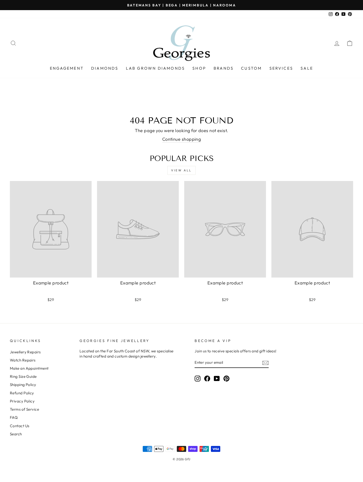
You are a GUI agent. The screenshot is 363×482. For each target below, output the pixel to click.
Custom (251, 68)
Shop (199, 68)
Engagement (67, 68)
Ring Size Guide (23, 376)
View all (181, 170)
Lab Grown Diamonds (155, 68)
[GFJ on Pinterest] (226, 378)
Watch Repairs (23, 360)
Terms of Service (24, 409)
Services (281, 68)
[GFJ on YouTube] (217, 378)
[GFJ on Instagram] (198, 378)
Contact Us (19, 425)
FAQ (14, 417)
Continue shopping (181, 139)
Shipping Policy (23, 384)
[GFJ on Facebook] (207, 378)
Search (16, 434)
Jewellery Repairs (25, 352)
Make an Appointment (29, 368)
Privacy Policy (22, 401)
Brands (224, 68)
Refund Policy (22, 393)
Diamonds (105, 68)
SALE (307, 68)
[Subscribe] (265, 362)
